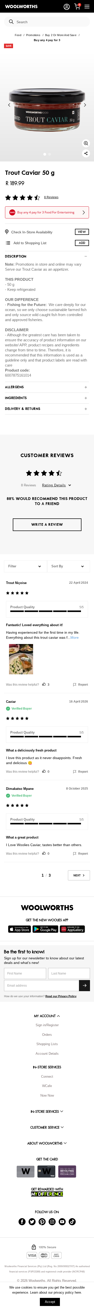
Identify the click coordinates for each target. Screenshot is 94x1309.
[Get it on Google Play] (46, 929)
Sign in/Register (47, 1025)
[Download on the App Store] (20, 929)
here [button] (78, 1292)
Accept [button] (50, 1302)
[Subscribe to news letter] (84, 985)
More (74, 637)
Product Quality (22, 607)
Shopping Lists (47, 1044)
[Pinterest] (42, 1221)
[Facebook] (22, 1221)
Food (18, 35)
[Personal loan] (67, 1171)
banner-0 (44, 154)
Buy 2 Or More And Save (60, 35)
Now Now (47, 1095)
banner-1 (49, 154)
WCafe (47, 1086)
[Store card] (25, 1171)
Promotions (33, 35)
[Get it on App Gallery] (73, 929)
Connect (47, 1076)
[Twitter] (32, 1221)
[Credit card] (46, 1171)
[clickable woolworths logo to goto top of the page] (47, 907)
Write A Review (47, 524)
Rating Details (54, 485)
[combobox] (51, 22)
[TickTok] (72, 1221)
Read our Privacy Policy (60, 996)
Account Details (47, 1053)
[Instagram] (52, 1221)
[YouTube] (62, 1221)
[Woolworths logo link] (21, 6)
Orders (47, 1035)
